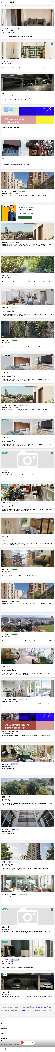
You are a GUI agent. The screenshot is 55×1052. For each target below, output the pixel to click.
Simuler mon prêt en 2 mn (25, 217)
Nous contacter (4, 1028)
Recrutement (4, 1038)
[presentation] (2, 18)
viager (7, 1008)
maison (19, 1010)
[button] (24, 25)
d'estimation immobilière (36, 1011)
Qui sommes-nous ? (5, 1026)
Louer (27, 1050)
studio (27, 1010)
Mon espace (49, 1050)
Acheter (5, 1050)
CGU (2, 1031)
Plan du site (4, 1023)
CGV (2, 1033)
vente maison (38, 1007)
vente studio (51, 1007)
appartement (23, 1010)
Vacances (38, 1050)
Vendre (16, 1050)
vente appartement (44, 1007)
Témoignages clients (6, 1035)
